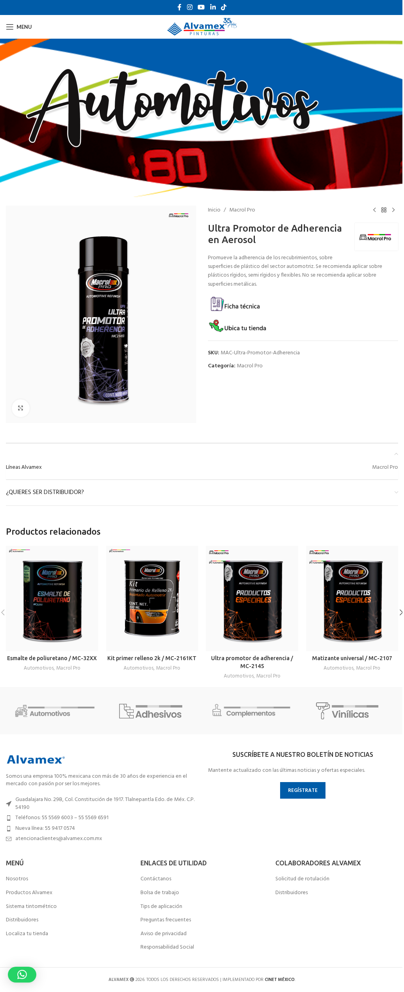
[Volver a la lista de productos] (384, 210)
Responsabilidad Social (167, 947)
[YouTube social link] (201, 7)
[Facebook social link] (179, 7)
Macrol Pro (242, 210)
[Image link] (35, 759)
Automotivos (39, 668)
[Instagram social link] (189, 7)
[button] (22, 975)
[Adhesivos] (153, 710)
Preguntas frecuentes (165, 920)
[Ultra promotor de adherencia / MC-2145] (252, 598)
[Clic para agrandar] (21, 408)
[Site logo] (202, 27)
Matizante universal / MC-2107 (352, 658)
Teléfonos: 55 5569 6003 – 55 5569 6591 (61, 817)
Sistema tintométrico (31, 907)
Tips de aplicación (161, 907)
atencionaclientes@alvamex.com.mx (58, 838)
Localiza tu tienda (27, 934)
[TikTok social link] (223, 7)
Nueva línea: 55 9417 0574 (45, 828)
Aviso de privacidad (163, 934)
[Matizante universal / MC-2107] (352, 598)
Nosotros (17, 879)
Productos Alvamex (29, 893)
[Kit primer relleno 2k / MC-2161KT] (152, 598)
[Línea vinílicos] (349, 710)
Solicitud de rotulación (302, 879)
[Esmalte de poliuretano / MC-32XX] (52, 598)
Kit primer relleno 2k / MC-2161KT (151, 658)
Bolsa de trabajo (159, 893)
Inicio (214, 210)
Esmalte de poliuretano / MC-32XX (52, 658)
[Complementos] (251, 710)
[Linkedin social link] (213, 7)
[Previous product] (374, 210)
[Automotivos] (55, 710)
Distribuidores (22, 920)
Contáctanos (155, 879)
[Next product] (393, 210)
